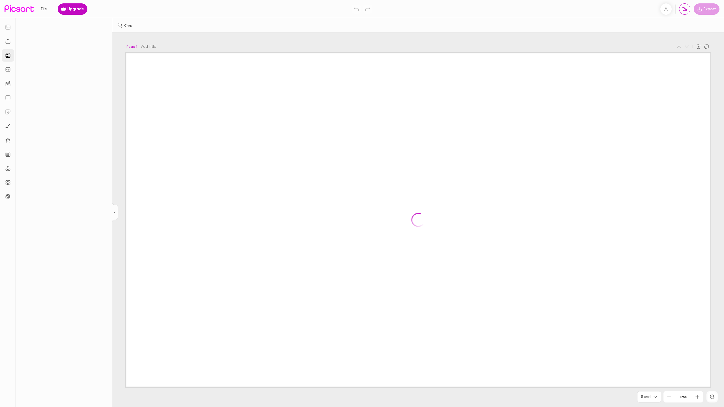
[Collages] (8, 182)
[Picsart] (19, 9)
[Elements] (8, 140)
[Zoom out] (669, 396)
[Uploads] (8, 41)
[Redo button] (367, 9)
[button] (362, 203)
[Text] (8, 98)
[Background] (8, 154)
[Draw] (8, 126)
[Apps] (8, 168)
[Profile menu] (666, 9)
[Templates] (8, 55)
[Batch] (8, 196)
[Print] (684, 9)
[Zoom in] (697, 396)
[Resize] (8, 27)
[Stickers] (8, 112)
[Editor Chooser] (115, 212)
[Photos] (8, 69)
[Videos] (8, 83)
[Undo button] (356, 9)
